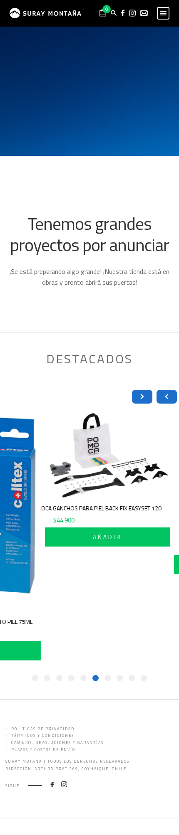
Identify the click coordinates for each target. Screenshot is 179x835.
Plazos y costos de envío (43, 749)
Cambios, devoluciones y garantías (57, 742)
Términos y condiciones (42, 735)
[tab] (144, 678)
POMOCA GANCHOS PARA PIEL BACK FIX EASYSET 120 (103, 508)
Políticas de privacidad (43, 729)
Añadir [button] (115, 536)
